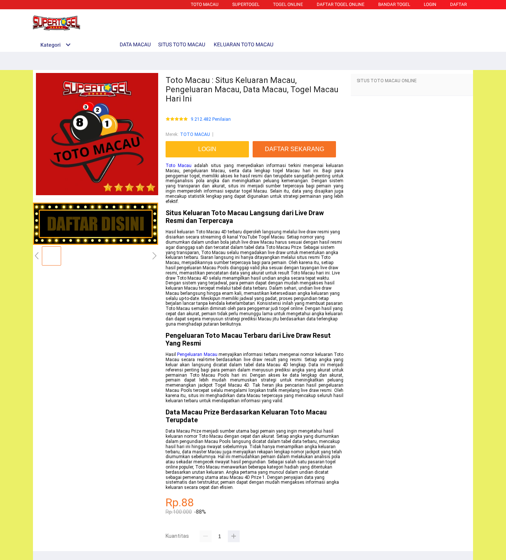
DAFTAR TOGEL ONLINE (340, 4)
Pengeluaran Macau (197, 354)
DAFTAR (458, 4)
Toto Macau (179, 165)
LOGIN (430, 4)
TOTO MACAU (205, 4)
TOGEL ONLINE (288, 4)
